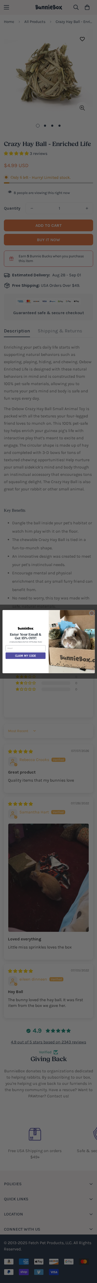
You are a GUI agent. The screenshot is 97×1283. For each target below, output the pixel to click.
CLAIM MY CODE (25, 655)
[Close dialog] (91, 613)
